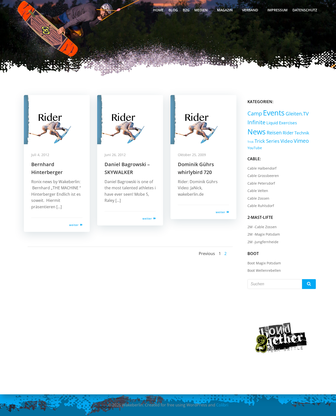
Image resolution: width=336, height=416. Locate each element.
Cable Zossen (258, 198)
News (256, 131)
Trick (250, 142)
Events (274, 113)
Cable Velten (257, 190)
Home (158, 10)
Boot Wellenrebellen (264, 270)
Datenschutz (304, 10)
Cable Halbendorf (261, 168)
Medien (201, 10)
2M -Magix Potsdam (263, 234)
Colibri (222, 405)
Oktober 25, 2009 (192, 154)
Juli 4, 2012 (40, 154)
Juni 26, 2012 (115, 154)
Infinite (256, 122)
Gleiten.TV (297, 113)
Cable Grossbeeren (263, 175)
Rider (288, 133)
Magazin (225, 10)
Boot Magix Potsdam (264, 263)
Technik (301, 133)
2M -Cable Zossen (262, 226)
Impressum (277, 10)
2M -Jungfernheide (262, 242)
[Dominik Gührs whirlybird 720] (203, 119)
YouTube (254, 147)
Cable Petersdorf (261, 183)
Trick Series (267, 141)
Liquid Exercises (281, 123)
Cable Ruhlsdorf (260, 205)
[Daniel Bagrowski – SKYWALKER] (130, 119)
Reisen (274, 132)
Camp (254, 113)
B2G (186, 10)
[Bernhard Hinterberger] (57, 119)
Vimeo (301, 140)
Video (286, 141)
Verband (250, 10)
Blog (173, 10)
